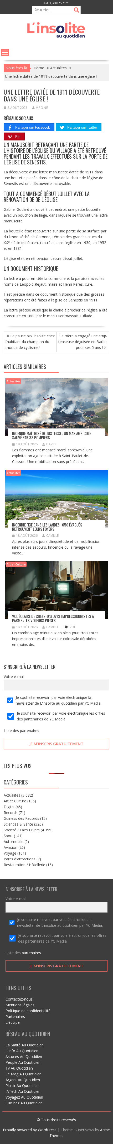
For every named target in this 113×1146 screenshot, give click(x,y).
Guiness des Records (21, 818)
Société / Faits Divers (22, 829)
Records (11, 812)
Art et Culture (16, 564)
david (51, 444)
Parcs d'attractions (19, 858)
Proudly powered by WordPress (29, 1129)
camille (52, 535)
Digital (9, 806)
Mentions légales (20, 1004)
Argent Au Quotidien (23, 1079)
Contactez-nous (19, 999)
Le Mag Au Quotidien (24, 1073)
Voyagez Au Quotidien (24, 1097)
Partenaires (15, 1016)
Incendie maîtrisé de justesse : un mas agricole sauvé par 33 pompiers (51, 435)
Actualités (13, 381)
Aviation (10, 847)
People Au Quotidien (23, 1062)
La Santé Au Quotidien (25, 1044)
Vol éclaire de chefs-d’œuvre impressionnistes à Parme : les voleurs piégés (53, 618)
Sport (8, 835)
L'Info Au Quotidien (22, 1050)
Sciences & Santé (18, 824)
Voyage (10, 853)
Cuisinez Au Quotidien (24, 1102)
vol (73, 627)
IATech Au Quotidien (23, 1091)
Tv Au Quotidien (19, 1068)
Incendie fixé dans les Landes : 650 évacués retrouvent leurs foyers (47, 527)
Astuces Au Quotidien (24, 1056)
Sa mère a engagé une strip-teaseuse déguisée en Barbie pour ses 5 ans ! (82, 341)
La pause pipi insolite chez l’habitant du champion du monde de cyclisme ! (30, 341)
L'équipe (13, 1022)
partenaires (29, 730)
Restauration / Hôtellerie (24, 864)
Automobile (13, 841)
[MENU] (5, 52)
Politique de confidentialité (28, 1010)
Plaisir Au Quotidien (22, 1085)
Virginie (42, 107)
